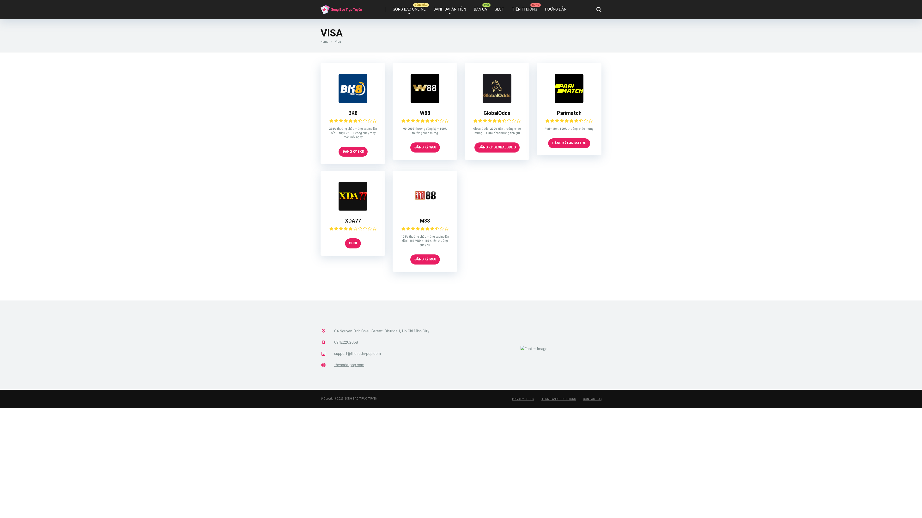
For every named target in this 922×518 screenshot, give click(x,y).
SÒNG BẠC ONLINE (409, 9)
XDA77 (353, 221)
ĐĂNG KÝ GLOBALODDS (497, 147)
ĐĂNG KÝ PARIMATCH (569, 143)
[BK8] (353, 101)
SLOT (499, 9)
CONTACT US (592, 399)
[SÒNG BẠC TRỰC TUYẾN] (341, 7)
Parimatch (569, 113)
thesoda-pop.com (349, 365)
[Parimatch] (569, 101)
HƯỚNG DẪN (555, 9)
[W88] (425, 101)
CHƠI (353, 243)
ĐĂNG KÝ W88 (425, 147)
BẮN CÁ (480, 9)
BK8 (353, 113)
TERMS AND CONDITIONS (558, 399)
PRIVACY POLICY (523, 399)
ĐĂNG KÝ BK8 (353, 151)
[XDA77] (353, 209)
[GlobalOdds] (497, 101)
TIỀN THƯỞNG (524, 9)
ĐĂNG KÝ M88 (425, 259)
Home (324, 41)
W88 (425, 113)
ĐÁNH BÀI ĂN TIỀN (449, 9)
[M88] (425, 209)
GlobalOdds (497, 113)
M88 (425, 221)
